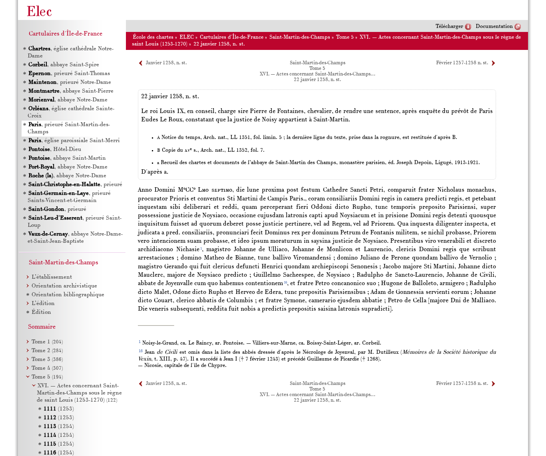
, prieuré (75, 185)
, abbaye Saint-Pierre (71, 91)
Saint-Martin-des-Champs (299, 37)
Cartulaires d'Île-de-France (231, 37)
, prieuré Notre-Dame (69, 82)
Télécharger (449, 26)
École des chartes (153, 37)
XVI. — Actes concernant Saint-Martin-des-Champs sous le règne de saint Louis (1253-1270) (79, 393)
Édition (41, 312)
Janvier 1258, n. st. (166, 63)
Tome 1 (47, 342)
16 (285, 282)
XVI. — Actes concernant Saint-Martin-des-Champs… (317, 74)
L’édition (43, 304)
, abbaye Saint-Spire (63, 65)
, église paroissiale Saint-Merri (74, 141)
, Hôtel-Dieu (54, 150)
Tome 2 (47, 351)
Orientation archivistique (64, 286)
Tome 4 (47, 368)
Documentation (494, 26)
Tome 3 (47, 360)
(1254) (59, 427)
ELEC (186, 37)
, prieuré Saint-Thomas (69, 74)
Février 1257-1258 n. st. (462, 63)
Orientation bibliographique (68, 295)
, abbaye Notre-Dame (68, 100)
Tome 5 (345, 37)
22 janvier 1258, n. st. (219, 44)
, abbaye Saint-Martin (67, 158)
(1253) (59, 409)
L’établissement (52, 277)
